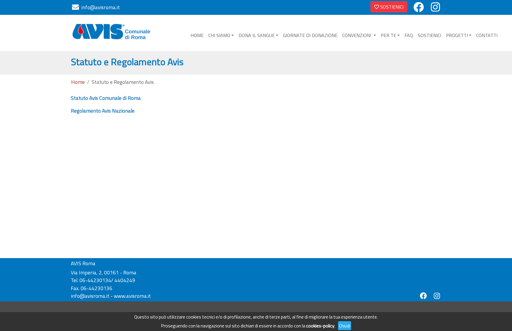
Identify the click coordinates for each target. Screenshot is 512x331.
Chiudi (344, 325)
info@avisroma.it (100, 7)
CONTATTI (486, 35)
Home (78, 82)
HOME (197, 35)
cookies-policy (320, 325)
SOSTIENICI (391, 6)
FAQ (408, 35)
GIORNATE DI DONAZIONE (310, 35)
